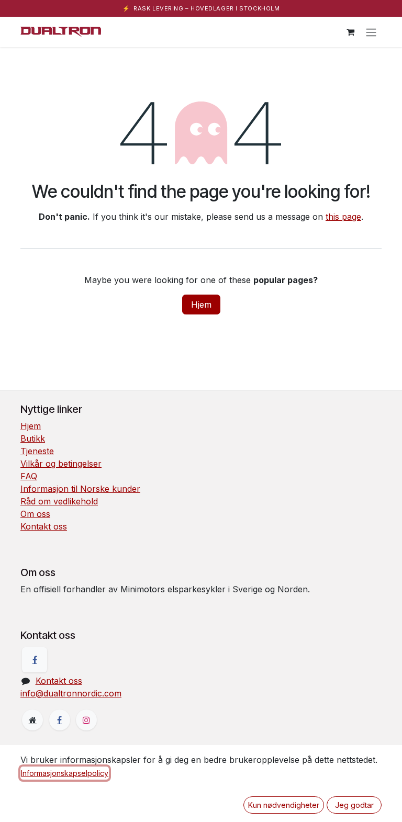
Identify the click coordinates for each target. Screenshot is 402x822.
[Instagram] (86, 720)
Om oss (35, 514)
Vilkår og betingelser (61, 463)
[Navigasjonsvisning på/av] (371, 32)
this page (343, 216)
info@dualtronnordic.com (70, 693)
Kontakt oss (43, 526)
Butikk (32, 438)
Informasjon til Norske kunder (80, 488)
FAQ (28, 476)
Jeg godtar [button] (354, 805)
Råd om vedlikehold (59, 501)
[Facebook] (34, 659)
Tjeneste (37, 451)
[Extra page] (32, 720)
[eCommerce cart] (350, 31)
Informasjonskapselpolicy (64, 773)
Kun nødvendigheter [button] (283, 805)
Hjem (201, 304)
